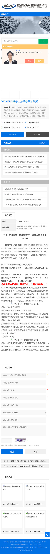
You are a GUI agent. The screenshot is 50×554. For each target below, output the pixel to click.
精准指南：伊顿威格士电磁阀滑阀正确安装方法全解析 (24, 162)
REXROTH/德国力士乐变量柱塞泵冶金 (36, 531)
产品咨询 (12, 135)
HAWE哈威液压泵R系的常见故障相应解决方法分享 (23, 205)
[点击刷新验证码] (20, 440)
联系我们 (37, 135)
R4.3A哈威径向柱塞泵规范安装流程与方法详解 (22, 167)
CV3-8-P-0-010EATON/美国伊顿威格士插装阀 (26, 466)
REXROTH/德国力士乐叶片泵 (36, 504)
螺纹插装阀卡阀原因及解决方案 (16, 189)
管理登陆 (24, 544)
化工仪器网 (37, 544)
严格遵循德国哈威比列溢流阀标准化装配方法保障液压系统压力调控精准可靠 (26, 157)
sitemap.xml (17, 544)
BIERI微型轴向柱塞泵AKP (13, 504)
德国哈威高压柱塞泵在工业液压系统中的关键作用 (23, 199)
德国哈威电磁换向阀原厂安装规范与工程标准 (21, 172)
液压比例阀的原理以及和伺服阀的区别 (19, 194)
